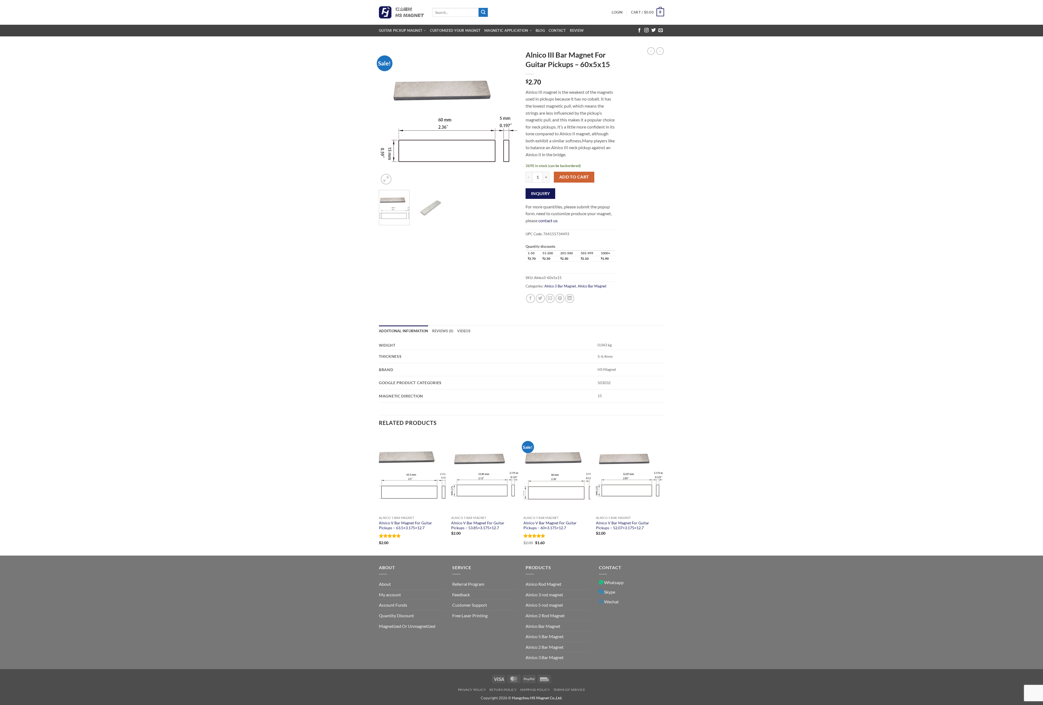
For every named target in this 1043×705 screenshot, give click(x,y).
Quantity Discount (396, 615)
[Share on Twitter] (540, 298)
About (385, 584)
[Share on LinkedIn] (569, 298)
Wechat (611, 601)
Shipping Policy (535, 690)
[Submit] (483, 12)
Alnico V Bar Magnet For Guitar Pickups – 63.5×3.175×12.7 (405, 525)
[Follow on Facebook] (639, 30)
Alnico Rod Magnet (543, 584)
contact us (548, 220)
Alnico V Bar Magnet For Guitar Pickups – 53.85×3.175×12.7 (477, 525)
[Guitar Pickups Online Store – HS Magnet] (401, 12)
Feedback (461, 594)
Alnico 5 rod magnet (544, 604)
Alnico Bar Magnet (592, 286)
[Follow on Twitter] (653, 30)
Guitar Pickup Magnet (400, 30)
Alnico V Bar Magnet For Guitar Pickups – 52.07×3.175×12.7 (622, 525)
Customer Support (469, 604)
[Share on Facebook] (530, 298)
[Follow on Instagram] (646, 30)
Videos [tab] (463, 331)
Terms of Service (569, 690)
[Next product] (651, 51)
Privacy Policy (472, 690)
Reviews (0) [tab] (443, 331)
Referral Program (468, 584)
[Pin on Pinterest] (559, 298)
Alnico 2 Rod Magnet (545, 615)
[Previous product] (660, 51)
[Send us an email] (660, 30)
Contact (557, 30)
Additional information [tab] (403, 331)
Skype (609, 591)
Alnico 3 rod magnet (544, 594)
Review (577, 30)
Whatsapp (613, 582)
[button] (617, 12)
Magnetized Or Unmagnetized (407, 626)
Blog (540, 30)
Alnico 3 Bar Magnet (560, 286)
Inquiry (540, 193)
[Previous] (388, 116)
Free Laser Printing (470, 615)
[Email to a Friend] (550, 298)
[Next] (508, 116)
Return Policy (503, 690)
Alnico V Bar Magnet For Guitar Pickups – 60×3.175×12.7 (550, 525)
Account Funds (393, 604)
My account (390, 594)
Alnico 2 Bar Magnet (545, 647)
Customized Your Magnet (455, 30)
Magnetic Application (506, 30)
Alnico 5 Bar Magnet (545, 636)
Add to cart (574, 176)
